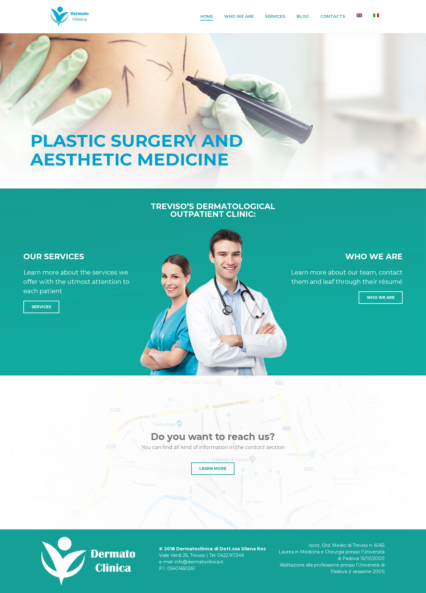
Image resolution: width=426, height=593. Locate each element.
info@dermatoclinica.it (199, 562)
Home (206, 16)
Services (275, 16)
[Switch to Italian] (376, 15)
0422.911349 (230, 555)
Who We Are (239, 16)
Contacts (332, 16)
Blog (303, 16)
